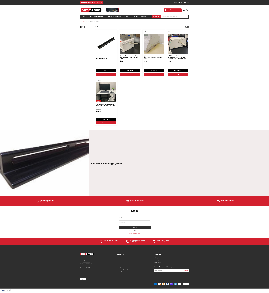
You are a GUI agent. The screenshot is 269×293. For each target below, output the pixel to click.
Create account (139, 230)
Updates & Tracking (135, 242)
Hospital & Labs (121, 257)
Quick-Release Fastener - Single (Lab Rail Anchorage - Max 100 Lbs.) (129, 57)
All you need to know (163, 242)
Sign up (186, 270)
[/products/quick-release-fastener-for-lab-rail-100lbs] (130, 44)
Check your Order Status (137, 240)
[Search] (186, 16)
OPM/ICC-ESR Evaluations (174, 10)
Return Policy (157, 259)
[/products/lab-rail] (106, 44)
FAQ (155, 257)
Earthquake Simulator (114, 16)
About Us (135, 16)
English (82, 278)
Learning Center (121, 271)
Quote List (186, 2)
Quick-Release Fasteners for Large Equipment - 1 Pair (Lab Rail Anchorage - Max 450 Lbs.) (177, 57)
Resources (126, 16)
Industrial (119, 261)
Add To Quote (106, 70)
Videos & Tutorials (121, 263)
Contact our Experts (109, 242)
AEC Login (177, 2)
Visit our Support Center (111, 240)
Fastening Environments (97, 16)
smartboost (105, 283)
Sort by (97, 26)
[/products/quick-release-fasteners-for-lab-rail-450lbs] (178, 44)
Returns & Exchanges (163, 240)
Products (84, 16)
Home (82, 21)
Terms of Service (158, 260)
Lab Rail (98, 56)
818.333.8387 (86, 262)
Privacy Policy (157, 262)
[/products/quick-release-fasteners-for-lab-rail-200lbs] (154, 44)
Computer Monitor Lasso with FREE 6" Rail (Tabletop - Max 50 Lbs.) (105, 106)
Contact (143, 16)
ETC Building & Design (123, 269)
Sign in (135, 227)
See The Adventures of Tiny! (91, 2)
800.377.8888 (88, 264)
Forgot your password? (134, 233)
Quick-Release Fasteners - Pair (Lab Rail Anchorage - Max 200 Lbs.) (153, 57)
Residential (120, 259)
